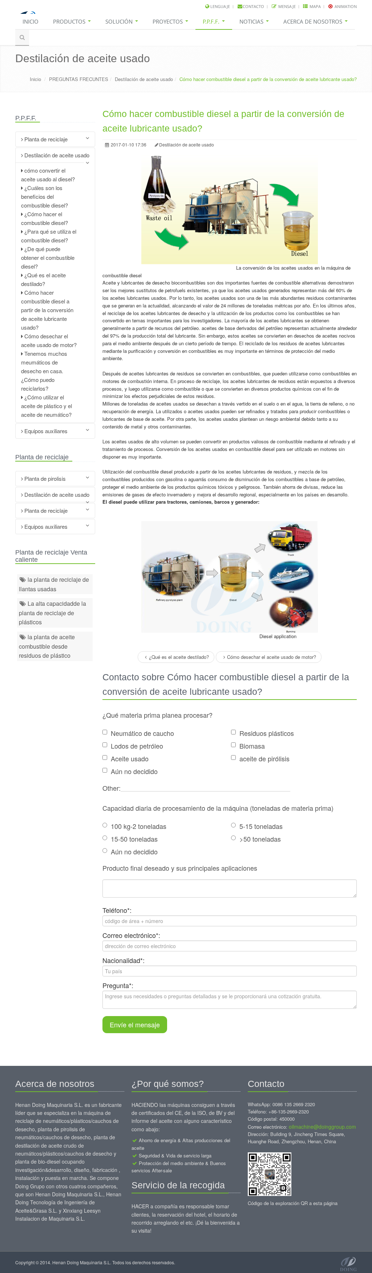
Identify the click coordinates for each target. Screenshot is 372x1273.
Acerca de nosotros (313, 21)
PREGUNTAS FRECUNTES (78, 79)
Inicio (31, 21)
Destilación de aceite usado (144, 79)
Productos (70, 21)
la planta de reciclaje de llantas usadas (54, 584)
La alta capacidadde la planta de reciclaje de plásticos (52, 612)
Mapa (314, 6)
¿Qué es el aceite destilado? (179, 656)
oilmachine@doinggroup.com (322, 1126)
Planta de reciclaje (45, 139)
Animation (345, 6)
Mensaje (286, 6)
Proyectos (168, 21)
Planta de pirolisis (44, 478)
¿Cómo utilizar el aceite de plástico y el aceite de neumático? (46, 405)
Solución (119, 21)
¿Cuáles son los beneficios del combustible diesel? (44, 196)
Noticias (252, 21)
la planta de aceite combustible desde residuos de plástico (47, 646)
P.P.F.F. (212, 21)
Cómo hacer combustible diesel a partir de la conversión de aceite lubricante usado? (47, 310)
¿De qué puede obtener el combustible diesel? (47, 257)
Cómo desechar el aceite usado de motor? (271, 656)
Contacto (253, 6)
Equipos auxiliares (45, 431)
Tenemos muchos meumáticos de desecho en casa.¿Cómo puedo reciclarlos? (44, 371)
